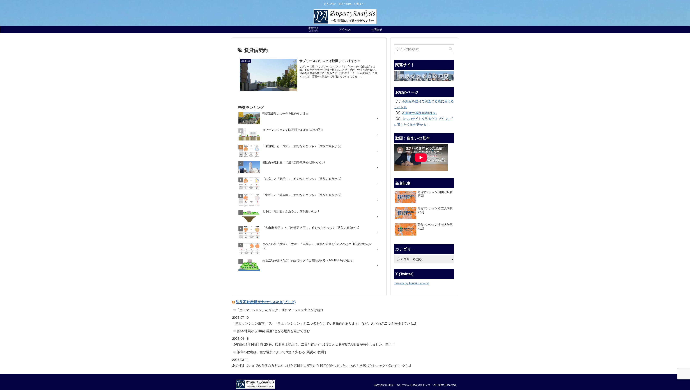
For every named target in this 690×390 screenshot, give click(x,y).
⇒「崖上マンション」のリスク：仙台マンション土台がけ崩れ (278, 309)
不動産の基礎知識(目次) (419, 112)
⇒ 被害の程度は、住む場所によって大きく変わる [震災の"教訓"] (279, 351)
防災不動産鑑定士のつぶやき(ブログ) (266, 301)
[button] (450, 49)
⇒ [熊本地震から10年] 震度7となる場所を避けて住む (271, 330)
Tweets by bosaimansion (411, 283)
